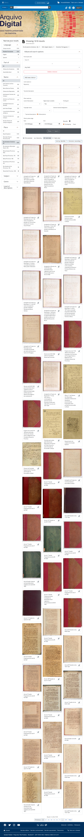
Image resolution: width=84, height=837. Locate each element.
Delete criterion (52, 72)
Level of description (8, 187)
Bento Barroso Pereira (11, 89)
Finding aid (65, 101)
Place (6, 127)
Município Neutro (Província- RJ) (11, 137)
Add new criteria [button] (30, 77)
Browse (4, 7)
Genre (6, 181)
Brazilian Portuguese (11, 52)
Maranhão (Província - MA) (11, 171)
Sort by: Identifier (61, 141)
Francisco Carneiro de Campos (11, 116)
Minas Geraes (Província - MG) (11, 151)
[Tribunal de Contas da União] (45, 825)
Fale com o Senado (77, 2)
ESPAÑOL (70, 825)
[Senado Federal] (42, 3)
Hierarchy (39, 138)
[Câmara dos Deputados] (38, 825)
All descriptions (42, 114)
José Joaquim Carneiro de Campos (11, 95)
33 (66, 820)
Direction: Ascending (75, 141)
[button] (58, 2)
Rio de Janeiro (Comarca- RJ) (11, 142)
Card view (48, 138)
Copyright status (28, 107)
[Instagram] (14, 825)
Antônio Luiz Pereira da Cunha (11, 99)
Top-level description (29, 91)
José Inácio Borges (11, 109)
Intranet (7, 830)
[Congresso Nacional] (41, 825)
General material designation (60, 107)
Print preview (28, 138)
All (3, 66)
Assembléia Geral (11, 72)
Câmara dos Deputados (11, 92)
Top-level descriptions (30, 114)
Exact (74, 124)
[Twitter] (9, 825)
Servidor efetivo (24, 830)
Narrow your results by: (11, 41)
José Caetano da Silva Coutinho (11, 84)
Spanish (11, 58)
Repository (26, 84)
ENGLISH (63, 825)
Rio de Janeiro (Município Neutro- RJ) (11, 147)
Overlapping (68, 124)
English (11, 55)
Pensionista (60, 830)
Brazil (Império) (11, 134)
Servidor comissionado (36, 830)
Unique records (11, 49)
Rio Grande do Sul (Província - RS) (11, 167)
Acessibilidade (65, 2)
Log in (78, 7)
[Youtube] (18, 825)
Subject (6, 176)
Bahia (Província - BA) (11, 159)
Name (6, 77)
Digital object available (48, 101)
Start (25, 121)
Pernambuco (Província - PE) (11, 162)
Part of (6, 62)
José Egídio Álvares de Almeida (11, 104)
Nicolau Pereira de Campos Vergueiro (11, 121)
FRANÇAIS (77, 825)
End (44, 121)
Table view (57, 138)
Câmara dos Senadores (11, 69)
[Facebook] (5, 825)
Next (70, 820)
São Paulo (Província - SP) (11, 156)
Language (7, 45)
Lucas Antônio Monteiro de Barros (11, 112)
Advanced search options (34, 52)
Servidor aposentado (50, 830)
